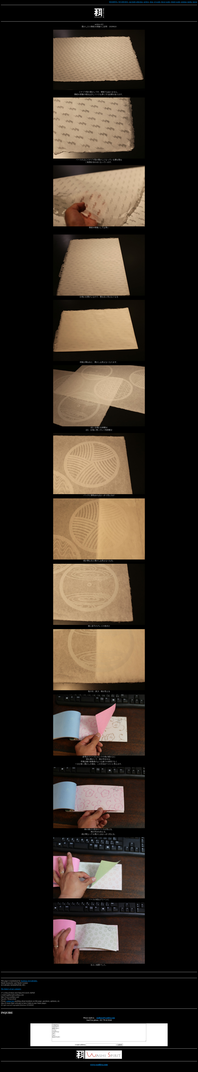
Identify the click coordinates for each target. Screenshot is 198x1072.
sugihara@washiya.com (105, 1018)
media (189, 2)
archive (146, 2)
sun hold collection (136, 2)
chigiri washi (175, 2)
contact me (10, 1001)
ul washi (157, 2)
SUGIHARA (123, 2)
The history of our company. (11, 989)
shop (151, 2)
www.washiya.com (99, 1064)
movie (195, 2)
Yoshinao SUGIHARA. (29, 981)
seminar (183, 2)
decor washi (165, 2)
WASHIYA (113, 2)
